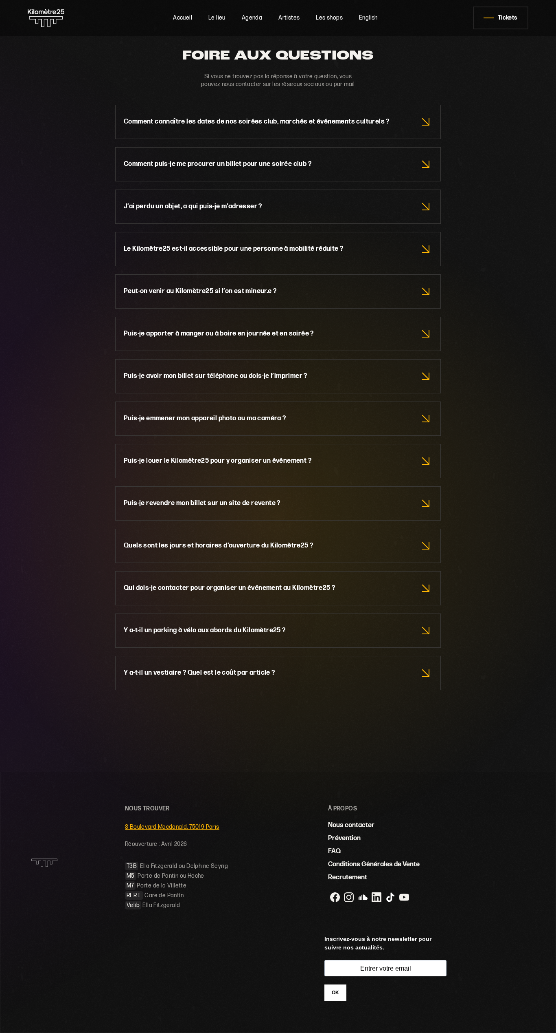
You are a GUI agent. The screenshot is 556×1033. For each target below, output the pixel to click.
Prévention (344, 838)
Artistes (289, 17)
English (368, 17)
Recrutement (347, 877)
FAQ (334, 851)
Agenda (252, 17)
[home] (53, 18)
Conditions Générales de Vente (374, 864)
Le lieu (216, 17)
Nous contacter (351, 825)
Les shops (329, 17)
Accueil (182, 17)
